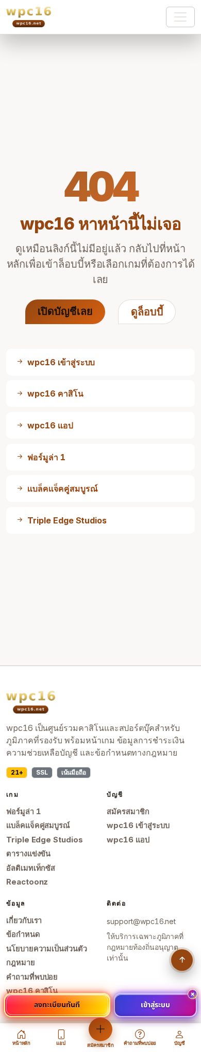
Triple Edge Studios (44, 839)
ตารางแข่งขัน (28, 853)
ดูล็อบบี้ (147, 312)
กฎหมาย (20, 962)
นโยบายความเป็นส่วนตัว (46, 948)
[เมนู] (180, 17)
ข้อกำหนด (23, 934)
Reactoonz (27, 882)
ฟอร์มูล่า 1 (23, 811)
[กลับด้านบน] (182, 960)
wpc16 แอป (128, 839)
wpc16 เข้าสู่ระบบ (138, 825)
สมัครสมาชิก (128, 811)
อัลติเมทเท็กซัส (30, 868)
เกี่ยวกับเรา (24, 920)
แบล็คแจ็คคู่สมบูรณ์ (38, 825)
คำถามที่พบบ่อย (32, 977)
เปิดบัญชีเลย (65, 311)
